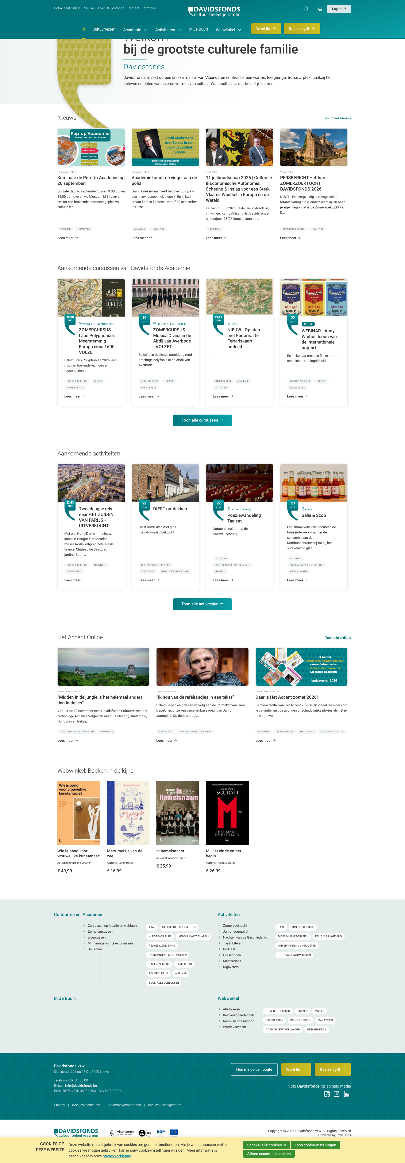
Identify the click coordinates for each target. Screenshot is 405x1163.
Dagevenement (159, 964)
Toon (164, 982)
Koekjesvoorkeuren (86, 1105)
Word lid (263, 28)
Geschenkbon (316, 1029)
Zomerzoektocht (234, 926)
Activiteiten (165, 30)
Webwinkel (226, 30)
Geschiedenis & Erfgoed (179, 927)
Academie (132, 30)
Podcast (228, 949)
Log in (336, 9)
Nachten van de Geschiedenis (244, 937)
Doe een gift (299, 28)
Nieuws (89, 8)
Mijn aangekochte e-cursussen (110, 943)
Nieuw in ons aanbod (238, 1021)
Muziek (319, 1011)
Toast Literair (232, 943)
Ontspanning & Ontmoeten (168, 954)
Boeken (302, 1011)
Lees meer (65, 238)
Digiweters (230, 967)
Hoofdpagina (83, 33)
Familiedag (184, 964)
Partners (149, 8)
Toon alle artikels (338, 638)
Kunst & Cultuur (160, 936)
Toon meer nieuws (337, 118)
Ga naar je (283, 1029)
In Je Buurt (198, 29)
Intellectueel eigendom (164, 1105)
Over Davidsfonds (111, 8)
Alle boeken (231, 1009)
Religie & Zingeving (162, 945)
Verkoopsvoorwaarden (124, 1105)
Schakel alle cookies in (266, 1145)
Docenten (94, 949)
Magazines (325, 1020)
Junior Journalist (235, 931)
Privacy (59, 1105)
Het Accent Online (67, 8)
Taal (152, 927)
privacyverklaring (117, 1156)
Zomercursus (158, 973)
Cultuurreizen (103, 29)
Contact (133, 8)
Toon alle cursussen (200, 420)
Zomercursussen (100, 931)
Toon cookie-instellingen (315, 1145)
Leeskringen (231, 955)
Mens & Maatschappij (193, 936)
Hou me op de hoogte (254, 1069)
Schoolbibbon (300, 1020)
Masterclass (231, 961)
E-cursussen (96, 937)
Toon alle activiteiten (200, 604)
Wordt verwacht (234, 1027)
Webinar (181, 973)
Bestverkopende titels (238, 1015)
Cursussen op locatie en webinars (112, 926)
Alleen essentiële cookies (269, 1153)
